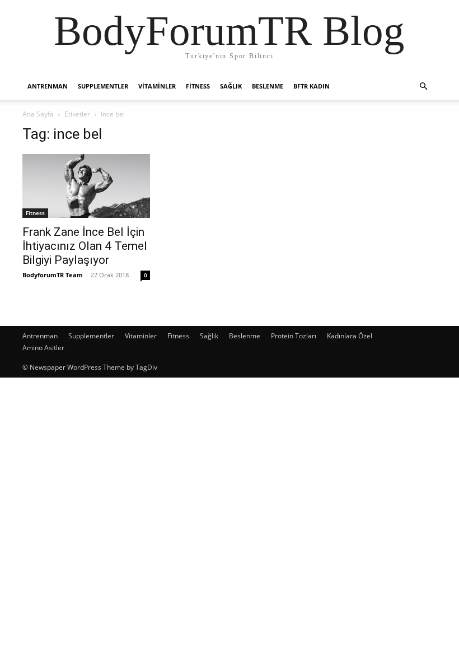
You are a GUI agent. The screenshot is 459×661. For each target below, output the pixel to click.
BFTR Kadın (311, 86)
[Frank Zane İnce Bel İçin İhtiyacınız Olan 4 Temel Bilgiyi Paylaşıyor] (86, 186)
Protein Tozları (293, 336)
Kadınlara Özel (349, 336)
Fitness (198, 86)
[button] (423, 86)
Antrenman (47, 86)
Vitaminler (157, 86)
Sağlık (231, 86)
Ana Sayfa (38, 114)
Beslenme (267, 86)
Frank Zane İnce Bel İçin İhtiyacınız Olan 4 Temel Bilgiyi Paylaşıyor (84, 246)
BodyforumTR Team (52, 275)
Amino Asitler (43, 347)
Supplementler (103, 86)
